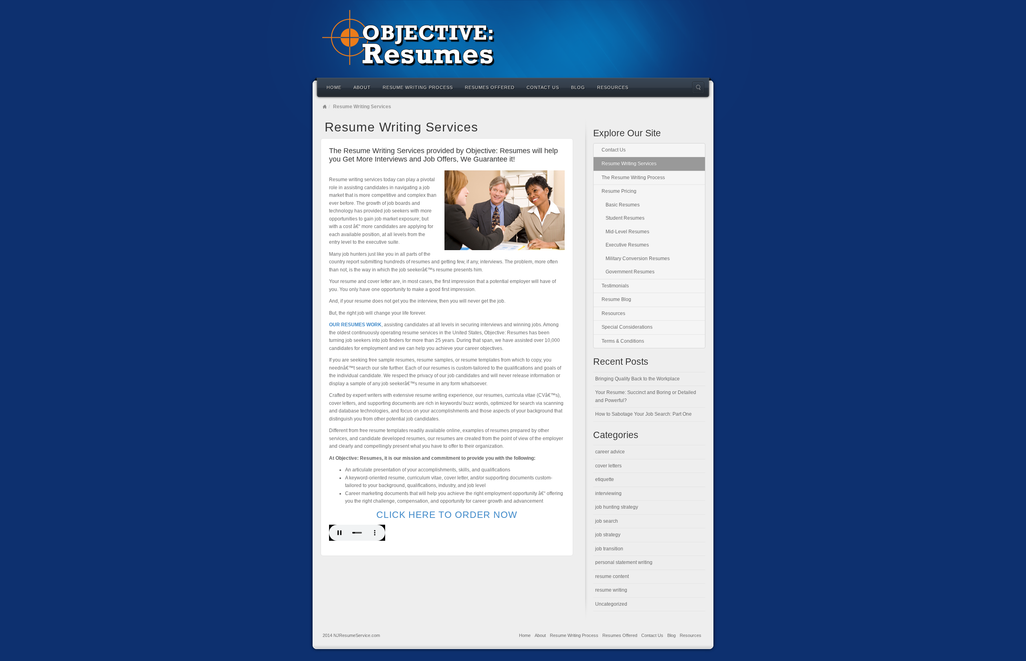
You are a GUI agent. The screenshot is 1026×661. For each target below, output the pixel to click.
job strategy (607, 535)
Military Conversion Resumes (638, 258)
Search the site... (698, 87)
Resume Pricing (619, 191)
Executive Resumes (627, 245)
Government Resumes (630, 272)
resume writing (611, 590)
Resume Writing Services (629, 163)
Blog (578, 87)
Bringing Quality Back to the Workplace (637, 379)
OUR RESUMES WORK (355, 324)
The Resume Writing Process (633, 177)
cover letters (608, 466)
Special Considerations (627, 327)
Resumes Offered (490, 87)
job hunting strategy (616, 507)
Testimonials (615, 286)
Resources (612, 87)
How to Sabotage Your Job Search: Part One (643, 414)
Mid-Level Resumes (627, 231)
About (362, 87)
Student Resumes (625, 218)
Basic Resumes (623, 205)
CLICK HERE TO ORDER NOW (446, 514)
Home (334, 87)
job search (606, 521)
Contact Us (543, 87)
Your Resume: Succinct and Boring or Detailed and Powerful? (645, 396)
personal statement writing (623, 562)
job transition (609, 549)
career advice (610, 452)
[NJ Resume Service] (513, 38)
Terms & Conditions (623, 341)
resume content (612, 576)
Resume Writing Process (418, 87)
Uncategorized (611, 604)
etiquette (604, 479)
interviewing (608, 493)
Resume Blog (616, 299)
